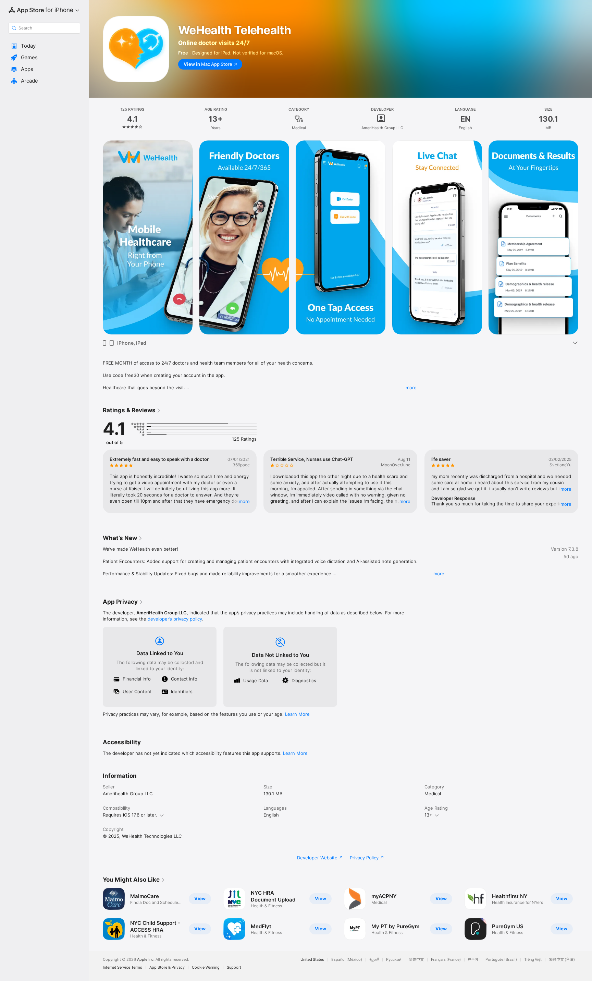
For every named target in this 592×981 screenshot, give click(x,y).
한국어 (473, 959)
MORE (244, 501)
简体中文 (416, 959)
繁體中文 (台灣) (562, 959)
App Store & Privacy (167, 967)
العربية (374, 959)
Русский (394, 959)
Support (234, 967)
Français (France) (446, 959)
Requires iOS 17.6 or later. (130, 815)
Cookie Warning (206, 967)
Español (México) (346, 959)
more (411, 387)
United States (312, 959)
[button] (44, 46)
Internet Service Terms (122, 967)
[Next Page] (585, 237)
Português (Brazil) (501, 959)
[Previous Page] (96, 237)
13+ (428, 815)
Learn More (297, 714)
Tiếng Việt (533, 959)
